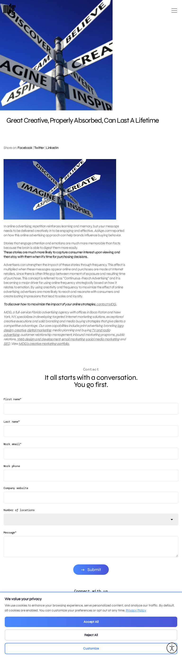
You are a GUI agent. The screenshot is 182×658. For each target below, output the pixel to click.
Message (10, 532)
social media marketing (102, 339)
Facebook (25, 148)
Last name (12, 422)
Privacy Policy (136, 610)
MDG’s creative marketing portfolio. (44, 344)
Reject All (91, 635)
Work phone (12, 466)
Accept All (91, 622)
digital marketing (39, 330)
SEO (7, 344)
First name (12, 399)
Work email (12, 444)
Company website (16, 488)
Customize (91, 648)
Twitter (39, 148)
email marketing (73, 339)
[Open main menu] (174, 12)
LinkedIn (52, 148)
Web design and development (38, 339)
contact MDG (106, 304)
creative (20, 330)
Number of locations (19, 510)
